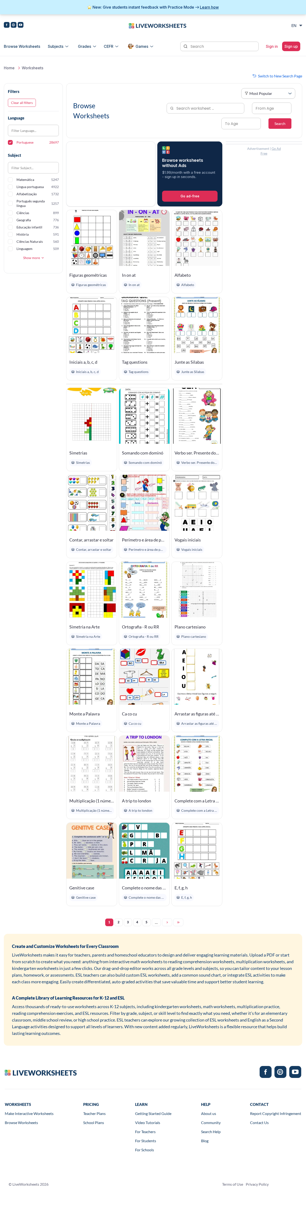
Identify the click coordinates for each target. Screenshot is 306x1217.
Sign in (272, 46)
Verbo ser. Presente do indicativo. (197, 452)
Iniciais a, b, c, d (83, 362)
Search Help (211, 1131)
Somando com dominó (142, 452)
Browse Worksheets (22, 46)
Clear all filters (22, 103)
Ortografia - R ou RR (140, 626)
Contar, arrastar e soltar (91, 539)
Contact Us (259, 1122)
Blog (204, 1140)
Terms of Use (232, 1184)
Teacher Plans (94, 1113)
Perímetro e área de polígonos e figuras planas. (144, 539)
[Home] (157, 25)
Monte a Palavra (84, 713)
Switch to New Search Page (280, 76)
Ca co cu (129, 713)
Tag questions (135, 362)
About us (208, 1113)
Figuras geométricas (88, 275)
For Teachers (145, 1131)
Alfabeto (183, 275)
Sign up (291, 46)
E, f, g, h (181, 887)
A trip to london (136, 800)
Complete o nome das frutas (144, 887)
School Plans (93, 1122)
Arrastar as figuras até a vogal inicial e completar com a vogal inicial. (197, 713)
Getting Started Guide (153, 1113)
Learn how (209, 7)
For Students (145, 1140)
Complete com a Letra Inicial (197, 800)
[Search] (186, 46)
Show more (31, 258)
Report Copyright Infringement (275, 1113)
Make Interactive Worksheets (29, 1113)
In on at (129, 275)
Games (142, 46)
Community (211, 1122)
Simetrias (78, 452)
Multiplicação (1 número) (91, 800)
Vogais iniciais (188, 539)
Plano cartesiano (190, 626)
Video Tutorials (147, 1122)
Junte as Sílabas (189, 362)
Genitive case (81, 887)
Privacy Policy (257, 1184)
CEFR (108, 46)
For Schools (144, 1149)
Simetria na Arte (84, 626)
